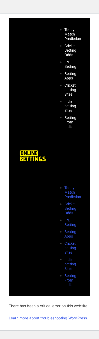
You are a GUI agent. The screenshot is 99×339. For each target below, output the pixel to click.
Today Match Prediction (72, 34)
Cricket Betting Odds (70, 50)
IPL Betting (70, 64)
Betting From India (70, 122)
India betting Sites (70, 106)
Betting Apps (70, 76)
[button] (65, 157)
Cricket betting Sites (70, 89)
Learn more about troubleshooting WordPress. (48, 318)
